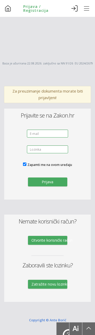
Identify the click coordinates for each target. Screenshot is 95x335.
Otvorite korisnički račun (49, 240)
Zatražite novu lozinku (49, 284)
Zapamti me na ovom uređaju (49, 165)
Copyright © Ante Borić (47, 320)
